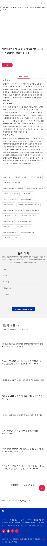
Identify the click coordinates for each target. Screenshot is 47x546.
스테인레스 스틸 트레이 (33, 210)
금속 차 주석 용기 (36, 177)
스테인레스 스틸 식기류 (23, 226)
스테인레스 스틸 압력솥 (27, 232)
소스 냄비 (15, 193)
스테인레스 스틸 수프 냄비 (35, 188)
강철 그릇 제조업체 (20, 177)
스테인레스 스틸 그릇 (9, 215)
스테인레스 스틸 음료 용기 (25, 221)
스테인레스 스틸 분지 (26, 199)
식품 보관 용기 (7, 226)
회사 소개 (13, 329)
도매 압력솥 (6, 177)
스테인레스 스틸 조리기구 (10, 237)
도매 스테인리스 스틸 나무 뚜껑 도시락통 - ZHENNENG (20, 432)
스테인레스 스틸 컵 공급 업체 (11, 182)
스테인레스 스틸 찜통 (9, 232)
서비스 (5, 329)
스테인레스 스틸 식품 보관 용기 (12, 210)
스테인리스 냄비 (27, 193)
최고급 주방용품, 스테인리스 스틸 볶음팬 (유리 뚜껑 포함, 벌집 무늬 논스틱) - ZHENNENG (22, 362)
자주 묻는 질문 (23, 329)
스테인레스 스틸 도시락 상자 (28, 215)
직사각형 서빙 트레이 (9, 199)
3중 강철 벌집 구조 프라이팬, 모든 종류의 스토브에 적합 (23, 397)
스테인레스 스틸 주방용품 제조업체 (28, 204)
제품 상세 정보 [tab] (23, 76)
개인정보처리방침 (10, 542)
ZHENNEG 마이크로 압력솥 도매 (16, 500)
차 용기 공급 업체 (8, 204)
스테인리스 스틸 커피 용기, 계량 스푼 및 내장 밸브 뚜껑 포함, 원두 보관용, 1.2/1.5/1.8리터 (23, 467)
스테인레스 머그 (8, 221)
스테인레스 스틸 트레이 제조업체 (13, 188)
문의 (7, 65)
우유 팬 (5, 193)
